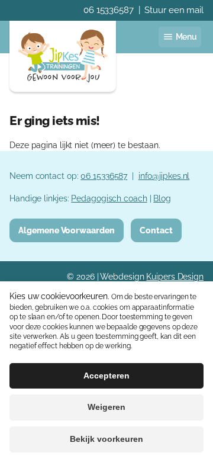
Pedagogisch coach (109, 198)
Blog (162, 198)
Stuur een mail (174, 10)
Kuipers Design (175, 276)
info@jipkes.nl (164, 176)
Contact (156, 230)
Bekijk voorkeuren (106, 439)
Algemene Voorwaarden (66, 230)
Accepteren (106, 375)
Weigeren (106, 407)
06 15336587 (108, 10)
